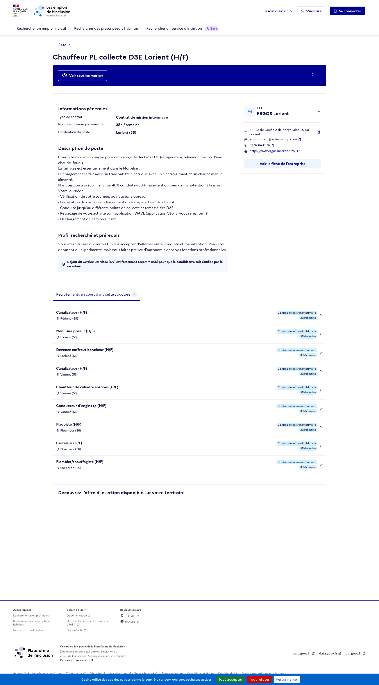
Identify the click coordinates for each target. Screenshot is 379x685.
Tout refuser (259, 679)
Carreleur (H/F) (69, 443)
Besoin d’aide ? (275, 11)
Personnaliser (287, 679)
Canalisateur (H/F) (71, 312)
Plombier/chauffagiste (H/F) (79, 461)
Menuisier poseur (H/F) (75, 331)
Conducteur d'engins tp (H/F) (81, 405)
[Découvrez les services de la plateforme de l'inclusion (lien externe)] (34, 652)
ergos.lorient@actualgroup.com (273, 139)
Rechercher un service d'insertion (181, 28)
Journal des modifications (29, 630)
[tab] (96, 294)
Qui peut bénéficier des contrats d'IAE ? (87, 623)
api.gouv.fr (354, 653)
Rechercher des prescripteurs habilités (106, 28)
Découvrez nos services (74, 660)
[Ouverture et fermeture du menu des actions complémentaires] (313, 75)
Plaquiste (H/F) (68, 424)
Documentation (77, 616)
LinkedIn (129, 616)
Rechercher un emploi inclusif (41, 28)
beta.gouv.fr (302, 653)
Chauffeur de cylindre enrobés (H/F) (87, 387)
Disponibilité (75, 630)
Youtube (129, 622)
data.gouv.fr (328, 653)
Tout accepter (230, 679)
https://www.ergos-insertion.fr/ (273, 151)
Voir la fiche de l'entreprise (282, 163)
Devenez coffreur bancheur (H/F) (84, 349)
